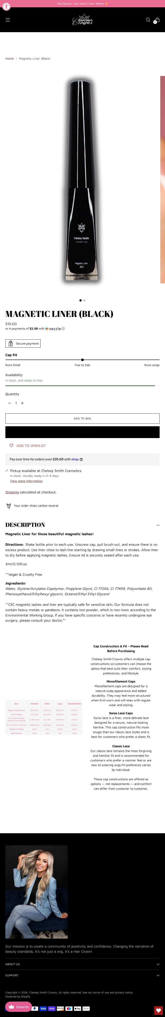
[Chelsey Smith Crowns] (82, 19)
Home (9, 58)
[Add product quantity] (9, 403)
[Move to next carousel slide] (156, 818)
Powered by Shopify (17, 996)
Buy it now (82, 432)
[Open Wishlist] (158, 1010)
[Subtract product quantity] (22, 403)
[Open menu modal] (7, 19)
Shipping (12, 492)
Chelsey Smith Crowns (43, 992)
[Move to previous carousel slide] (146, 818)
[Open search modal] (148, 19)
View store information (26, 481)
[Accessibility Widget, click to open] (6, 6)
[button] (82, 329)
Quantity (12, 394)
